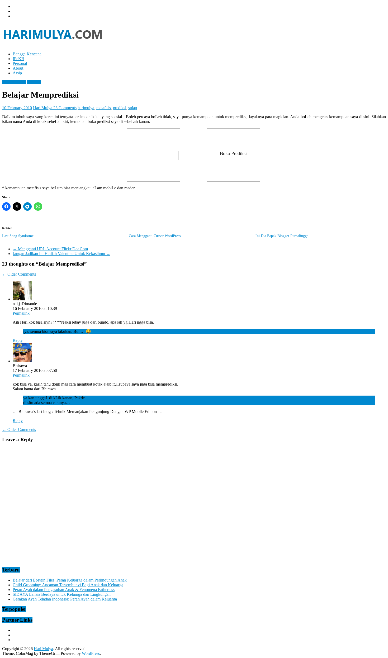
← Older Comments (19, 274)
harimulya (86, 107)
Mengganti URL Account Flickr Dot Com (50, 249)
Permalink (21, 313)
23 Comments (65, 107)
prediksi (119, 107)
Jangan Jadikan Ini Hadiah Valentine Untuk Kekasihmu (61, 253)
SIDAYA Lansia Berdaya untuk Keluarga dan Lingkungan (62, 594)
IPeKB (18, 58)
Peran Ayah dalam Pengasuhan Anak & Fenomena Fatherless (64, 589)
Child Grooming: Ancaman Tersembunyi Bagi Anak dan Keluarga (68, 585)
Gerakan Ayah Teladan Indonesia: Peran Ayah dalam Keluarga (65, 599)
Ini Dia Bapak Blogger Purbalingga (281, 236)
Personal (20, 63)
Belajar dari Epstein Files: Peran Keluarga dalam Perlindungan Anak (70, 580)
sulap (132, 107)
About (18, 68)
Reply (18, 340)
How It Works (14, 82)
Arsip (17, 73)
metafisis (103, 107)
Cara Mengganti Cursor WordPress (155, 236)
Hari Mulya (43, 107)
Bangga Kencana (27, 54)
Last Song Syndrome (18, 236)
